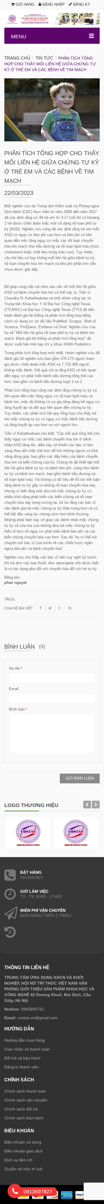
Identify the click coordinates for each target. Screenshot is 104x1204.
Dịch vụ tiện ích (18, 1160)
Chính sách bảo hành (24, 1118)
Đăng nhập (53, 4)
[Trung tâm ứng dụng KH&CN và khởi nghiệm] (52, 19)
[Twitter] (50, 608)
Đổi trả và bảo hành (22, 1058)
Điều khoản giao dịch (23, 1151)
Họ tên (14, 668)
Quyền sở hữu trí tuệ (23, 1169)
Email (13, 689)
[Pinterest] (69, 608)
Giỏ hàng (24, 4)
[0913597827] (15, 1192)
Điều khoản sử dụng (22, 1142)
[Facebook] (40, 608)
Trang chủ (17, 58)
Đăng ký (81, 4)
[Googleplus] (59, 608)
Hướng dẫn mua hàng (24, 1040)
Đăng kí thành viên (21, 1067)
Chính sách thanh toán (25, 1091)
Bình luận (17, 709)
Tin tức (44, 58)
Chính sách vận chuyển (25, 1100)
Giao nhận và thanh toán (27, 1049)
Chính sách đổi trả (21, 1109)
